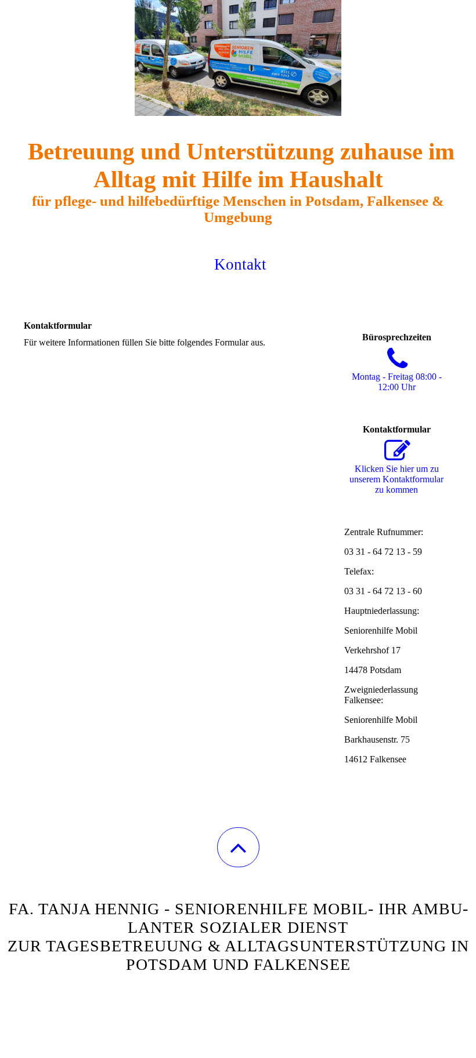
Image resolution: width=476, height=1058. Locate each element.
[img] (238, 58)
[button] (238, 847)
